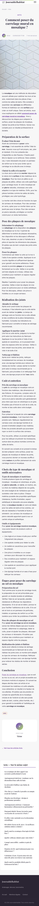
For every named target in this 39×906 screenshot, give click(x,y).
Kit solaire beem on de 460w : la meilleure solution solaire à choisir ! (19, 826)
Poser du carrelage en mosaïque (14, 675)
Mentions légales (14, 894)
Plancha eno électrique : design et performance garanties (16, 799)
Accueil (4, 9)
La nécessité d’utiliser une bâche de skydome (16, 786)
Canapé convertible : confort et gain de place (17, 843)
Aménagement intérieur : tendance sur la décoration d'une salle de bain (18, 779)
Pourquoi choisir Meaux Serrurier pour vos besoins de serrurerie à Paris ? (18, 812)
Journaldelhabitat (13, 2)
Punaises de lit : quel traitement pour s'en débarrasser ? (19, 850)
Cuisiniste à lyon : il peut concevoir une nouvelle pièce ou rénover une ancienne (18, 857)
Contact (25, 894)
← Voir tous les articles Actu (12, 748)
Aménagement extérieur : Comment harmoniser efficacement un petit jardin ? (19, 806)
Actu (9, 9)
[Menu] (35, 2)
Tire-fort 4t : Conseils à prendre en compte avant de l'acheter (19, 792)
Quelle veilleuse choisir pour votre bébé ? (19, 838)
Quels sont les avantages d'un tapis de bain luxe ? (19, 832)
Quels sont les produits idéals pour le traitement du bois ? (17, 863)
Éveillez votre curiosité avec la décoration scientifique (19, 819)
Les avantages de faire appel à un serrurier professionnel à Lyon (16, 773)
